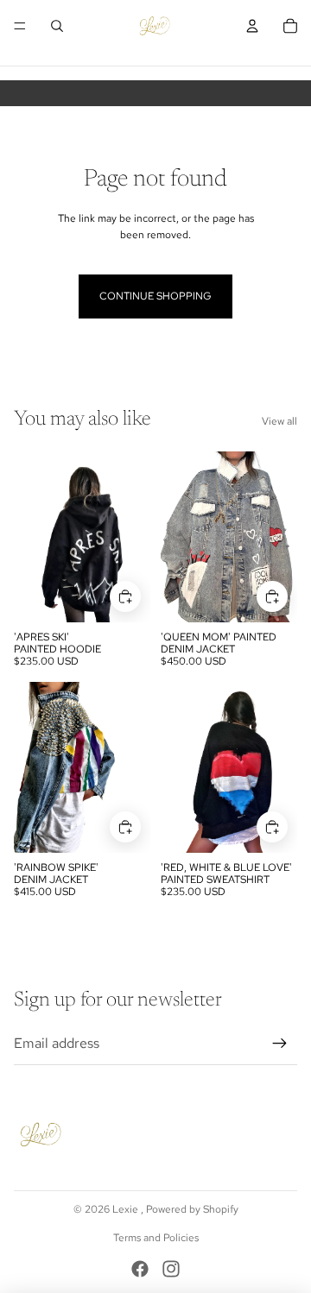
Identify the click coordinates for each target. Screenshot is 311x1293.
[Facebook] (140, 1268)
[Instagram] (171, 1268)
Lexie (126, 1209)
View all (279, 421)
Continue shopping (155, 296)
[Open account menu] (252, 26)
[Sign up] (280, 1043)
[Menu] (20, 26)
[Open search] (57, 26)
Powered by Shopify (192, 1209)
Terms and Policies (156, 1238)
